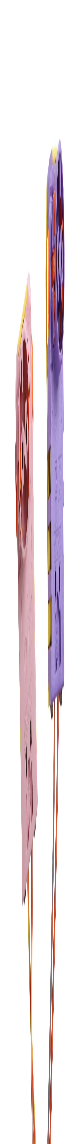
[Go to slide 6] (10, 415)
